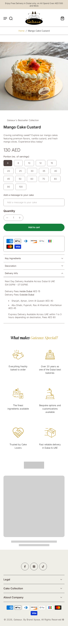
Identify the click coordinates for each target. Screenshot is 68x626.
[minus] (7, 218)
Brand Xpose (33, 619)
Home (21, 30)
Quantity (9, 211)
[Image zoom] (34, 76)
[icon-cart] (61, 18)
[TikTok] (43, 566)
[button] (34, 227)
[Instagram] (34, 566)
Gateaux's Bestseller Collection (23, 120)
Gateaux (18, 619)
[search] (11, 18)
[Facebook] (25, 566)
